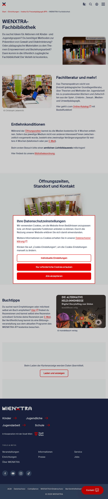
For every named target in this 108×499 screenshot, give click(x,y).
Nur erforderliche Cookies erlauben (54, 267)
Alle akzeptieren (54, 276)
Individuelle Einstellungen (54, 258)
